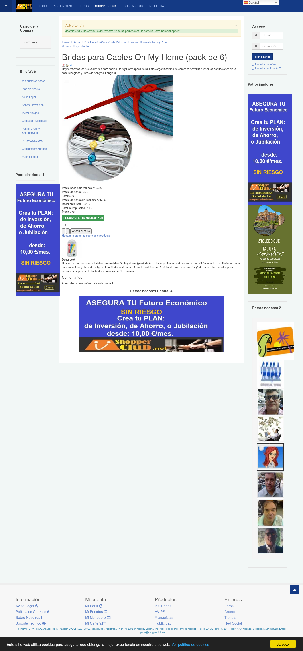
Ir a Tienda (163, 605)
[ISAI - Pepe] (270, 485)
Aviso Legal (29, 97)
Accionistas (63, 6)
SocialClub (134, 6)
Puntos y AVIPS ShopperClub (31, 131)
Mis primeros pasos (33, 81)
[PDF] (63, 65)
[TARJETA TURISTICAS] (275, 341)
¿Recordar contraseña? (266, 68)
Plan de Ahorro (31, 89)
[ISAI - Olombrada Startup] (270, 149)
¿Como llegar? (31, 157)
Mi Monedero (96, 617)
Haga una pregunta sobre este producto (86, 236)
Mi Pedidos (94, 611)
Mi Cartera (93, 623)
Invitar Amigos (30, 113)
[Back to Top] (294, 589)
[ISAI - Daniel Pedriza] (270, 401)
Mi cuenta (156, 6)
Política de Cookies (31, 611)
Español (253, 2)
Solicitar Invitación (33, 105)
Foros (84, 6)
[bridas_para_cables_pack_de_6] (72, 247)
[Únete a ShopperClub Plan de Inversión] (151, 324)
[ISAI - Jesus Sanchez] (270, 540)
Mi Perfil (92, 605)
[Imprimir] (67, 65)
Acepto (283, 644)
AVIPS (160, 611)
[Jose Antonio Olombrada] (38, 240)
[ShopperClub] (24, 6)
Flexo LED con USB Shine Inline (81, 42)
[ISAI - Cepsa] (270, 373)
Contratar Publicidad (34, 121)
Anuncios (231, 611)
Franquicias (164, 617)
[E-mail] (71, 65)
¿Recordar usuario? (264, 64)
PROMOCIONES (32, 141)
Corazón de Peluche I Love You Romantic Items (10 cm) (134, 42)
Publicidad (163, 623)
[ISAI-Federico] (270, 429)
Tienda (230, 617)
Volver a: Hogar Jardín (75, 46)
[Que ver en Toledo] (270, 249)
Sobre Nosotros (28, 617)
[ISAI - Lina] (270, 457)
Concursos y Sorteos (34, 149)
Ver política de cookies (190, 644)
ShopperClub (105, 6)
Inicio (43, 6)
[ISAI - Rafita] (270, 512)
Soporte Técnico (29, 623)
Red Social (233, 623)
